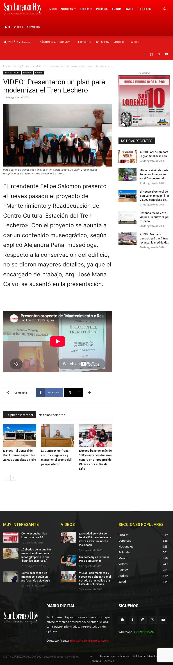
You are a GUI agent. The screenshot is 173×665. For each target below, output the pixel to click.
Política (102, 9)
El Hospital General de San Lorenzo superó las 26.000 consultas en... (155, 195)
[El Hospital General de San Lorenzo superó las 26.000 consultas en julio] (19, 435)
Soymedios (72, 656)
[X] (159, 54)
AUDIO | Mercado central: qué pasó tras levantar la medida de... (154, 238)
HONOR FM (144, 9)
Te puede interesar (19, 415)
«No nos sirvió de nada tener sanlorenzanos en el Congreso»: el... (154, 174)
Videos (18, 27)
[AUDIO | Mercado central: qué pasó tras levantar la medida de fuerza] (127, 238)
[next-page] (13, 477)
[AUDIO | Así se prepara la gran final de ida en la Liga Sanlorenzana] (127, 156)
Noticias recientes (52, 415)
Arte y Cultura (22, 66)
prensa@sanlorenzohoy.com (89, 640)
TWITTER (134, 42)
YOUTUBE (119, 42)
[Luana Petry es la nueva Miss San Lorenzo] (68, 560)
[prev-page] (6, 477)
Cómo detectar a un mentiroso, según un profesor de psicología (35, 576)
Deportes (86, 9)
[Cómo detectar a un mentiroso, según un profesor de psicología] (10, 576)
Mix (7, 27)
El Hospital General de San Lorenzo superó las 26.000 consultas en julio (19, 455)
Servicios (33, 27)
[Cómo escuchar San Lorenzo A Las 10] (10, 537)
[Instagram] (151, 54)
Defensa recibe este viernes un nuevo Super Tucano (154, 217)
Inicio (52, 9)
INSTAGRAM (102, 42)
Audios (116, 9)
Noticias (67, 9)
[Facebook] (144, 54)
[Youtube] (166, 54)
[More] (89, 392)
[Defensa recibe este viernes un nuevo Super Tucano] (127, 217)
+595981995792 (144, 632)
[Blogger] (122, 620)
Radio (129, 9)
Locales (27, 72)
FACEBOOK (84, 42)
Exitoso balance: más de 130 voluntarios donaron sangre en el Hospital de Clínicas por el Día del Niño (95, 459)
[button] (164, 9)
